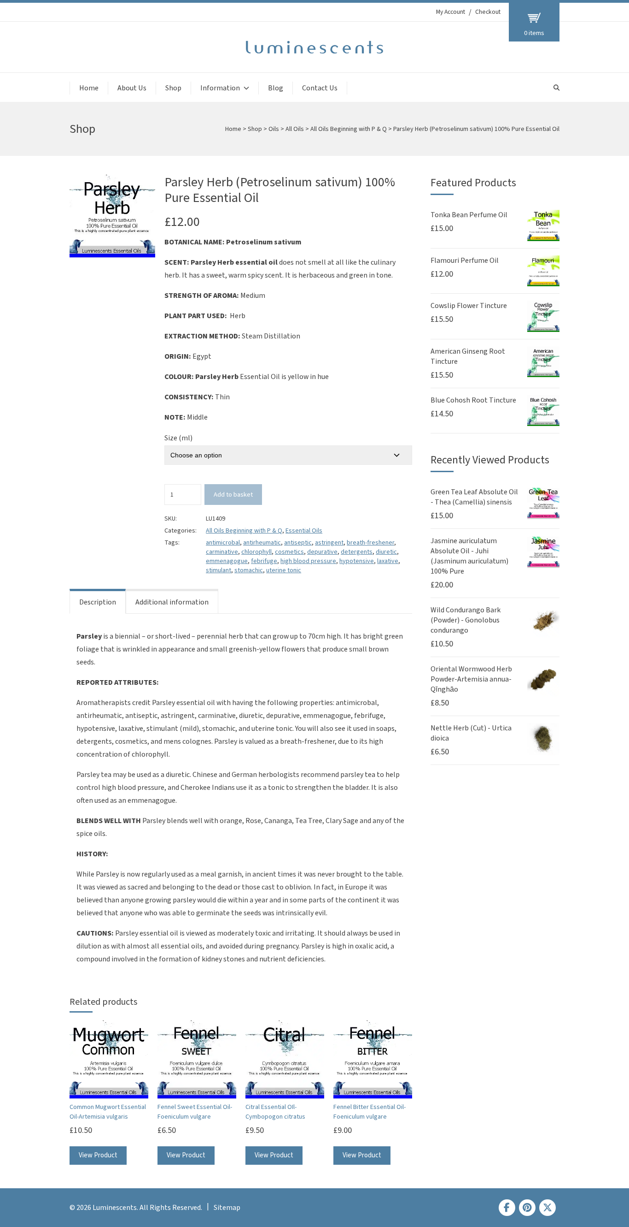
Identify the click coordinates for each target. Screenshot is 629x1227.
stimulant (218, 570)
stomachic (248, 570)
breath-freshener (370, 542)
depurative (322, 552)
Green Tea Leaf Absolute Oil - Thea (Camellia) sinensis (474, 497)
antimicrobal (223, 542)
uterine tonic (283, 570)
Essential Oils (303, 530)
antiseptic (298, 542)
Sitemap (227, 1208)
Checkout (488, 12)
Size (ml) (178, 438)
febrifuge (264, 561)
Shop (173, 88)
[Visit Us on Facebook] (507, 1207)
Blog (275, 88)
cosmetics (289, 552)
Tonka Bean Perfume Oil (469, 215)
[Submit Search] (556, 87)
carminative (222, 552)
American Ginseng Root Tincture (468, 356)
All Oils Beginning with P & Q (348, 129)
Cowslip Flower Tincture (469, 306)
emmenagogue (227, 561)
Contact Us (320, 88)
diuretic (386, 552)
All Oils (294, 129)
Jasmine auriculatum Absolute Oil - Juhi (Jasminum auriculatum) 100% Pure (469, 556)
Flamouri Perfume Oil (465, 260)
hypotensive (356, 561)
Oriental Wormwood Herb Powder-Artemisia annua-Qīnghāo (471, 679)
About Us (131, 88)
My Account (450, 12)
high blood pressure (308, 561)
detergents (357, 552)
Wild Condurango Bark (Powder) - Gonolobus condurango (466, 620)
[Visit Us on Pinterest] (527, 1207)
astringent (329, 542)
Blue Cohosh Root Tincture (473, 400)
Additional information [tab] (172, 602)
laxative (387, 561)
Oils (273, 129)
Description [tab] (97, 602)
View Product (98, 1155)
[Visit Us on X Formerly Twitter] (547, 1207)
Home (89, 88)
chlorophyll (256, 552)
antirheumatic (262, 542)
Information (220, 88)
